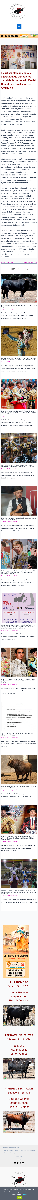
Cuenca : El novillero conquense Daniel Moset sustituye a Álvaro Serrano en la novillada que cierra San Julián (18, 359)
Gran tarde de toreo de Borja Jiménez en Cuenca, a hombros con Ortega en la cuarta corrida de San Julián (18, 466)
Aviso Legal (19, 1159)
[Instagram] (20, 1163)
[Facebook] (15, 1163)
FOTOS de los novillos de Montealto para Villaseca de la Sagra (19, 306)
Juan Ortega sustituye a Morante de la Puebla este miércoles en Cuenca (17, 734)
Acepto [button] (19, 1197)
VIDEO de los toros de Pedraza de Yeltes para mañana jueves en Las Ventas (18, 787)
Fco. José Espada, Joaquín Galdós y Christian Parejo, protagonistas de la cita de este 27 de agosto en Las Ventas (18, 681)
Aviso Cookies (19, 1156)
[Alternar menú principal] (19, 26)
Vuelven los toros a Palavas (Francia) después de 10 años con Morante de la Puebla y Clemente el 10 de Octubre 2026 (17, 838)
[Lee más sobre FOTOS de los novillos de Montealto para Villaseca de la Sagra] (19, 288)
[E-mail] (23, 1163)
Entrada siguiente (29, 262)
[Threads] (17, 1163)
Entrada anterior (8, 262)
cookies (24, 1194)
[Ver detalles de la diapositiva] (19, 1015)
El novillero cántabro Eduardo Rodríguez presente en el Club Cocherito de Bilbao (18, 518)
